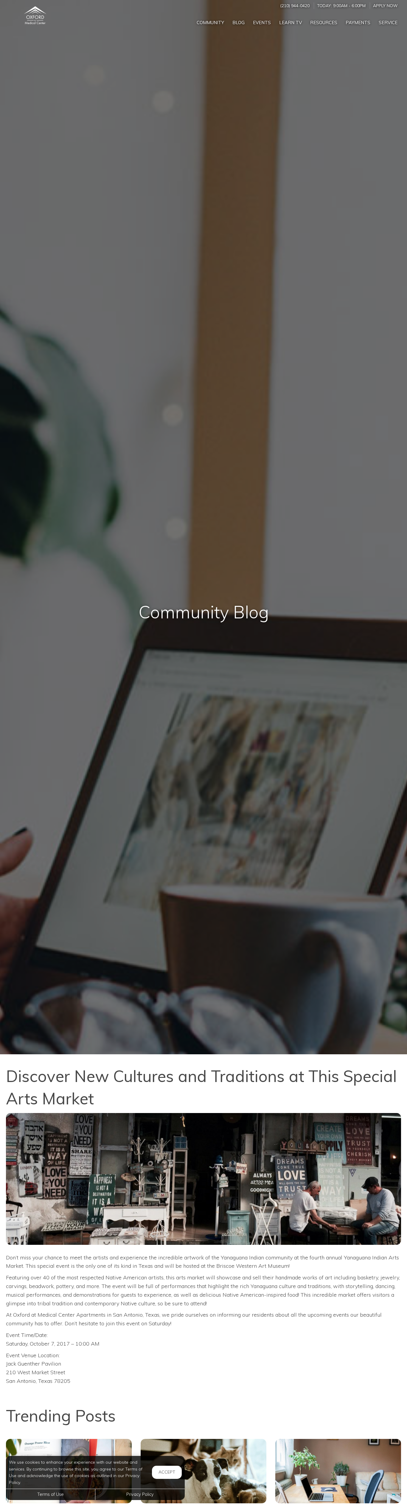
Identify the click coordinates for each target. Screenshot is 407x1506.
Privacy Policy (140, 1494)
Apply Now (385, 5)
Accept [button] (167, 1472)
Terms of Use (50, 1494)
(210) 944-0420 (295, 5)
